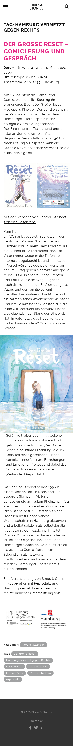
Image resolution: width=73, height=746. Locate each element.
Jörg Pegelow (38, 666)
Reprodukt (42, 583)
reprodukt (13, 679)
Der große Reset (24, 653)
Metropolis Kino (40, 673)
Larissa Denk (15, 673)
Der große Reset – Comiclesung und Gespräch (36, 51)
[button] (30, 728)
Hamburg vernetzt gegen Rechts (30, 588)
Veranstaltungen (33, 644)
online (58, 129)
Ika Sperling (40, 100)
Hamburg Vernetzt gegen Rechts (28, 660)
